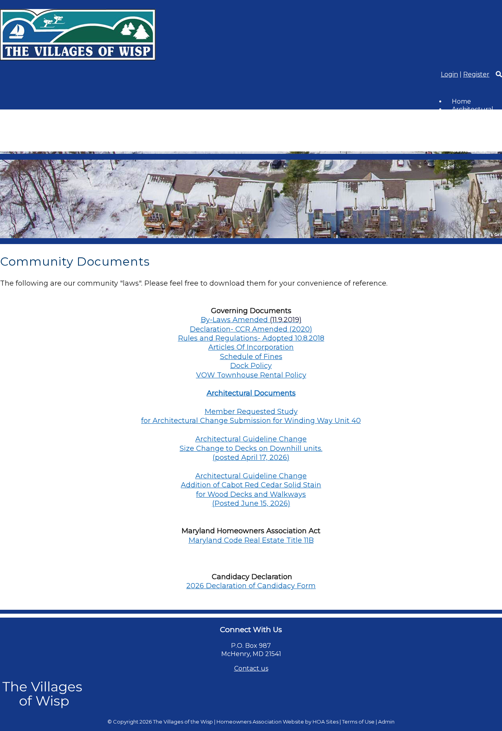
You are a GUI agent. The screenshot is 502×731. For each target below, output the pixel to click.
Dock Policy (251, 365)
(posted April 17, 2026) (251, 457)
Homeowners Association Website (260, 721)
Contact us (251, 668)
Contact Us (469, 150)
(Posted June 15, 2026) (251, 503)
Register (476, 74)
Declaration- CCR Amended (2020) (251, 329)
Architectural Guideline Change (251, 439)
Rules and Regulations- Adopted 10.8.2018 (251, 338)
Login (449, 74)
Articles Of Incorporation (251, 347)
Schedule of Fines (251, 356)
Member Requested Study (251, 411)
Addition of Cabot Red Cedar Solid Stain (251, 485)
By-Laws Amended (234, 319)
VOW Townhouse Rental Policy (251, 375)
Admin (386, 721)
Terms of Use (358, 721)
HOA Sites (325, 721)
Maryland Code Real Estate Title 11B (251, 540)
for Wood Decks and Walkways (251, 494)
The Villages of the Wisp (183, 721)
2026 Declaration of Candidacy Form (251, 586)
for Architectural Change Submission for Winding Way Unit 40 (251, 420)
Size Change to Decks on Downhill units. (251, 448)
